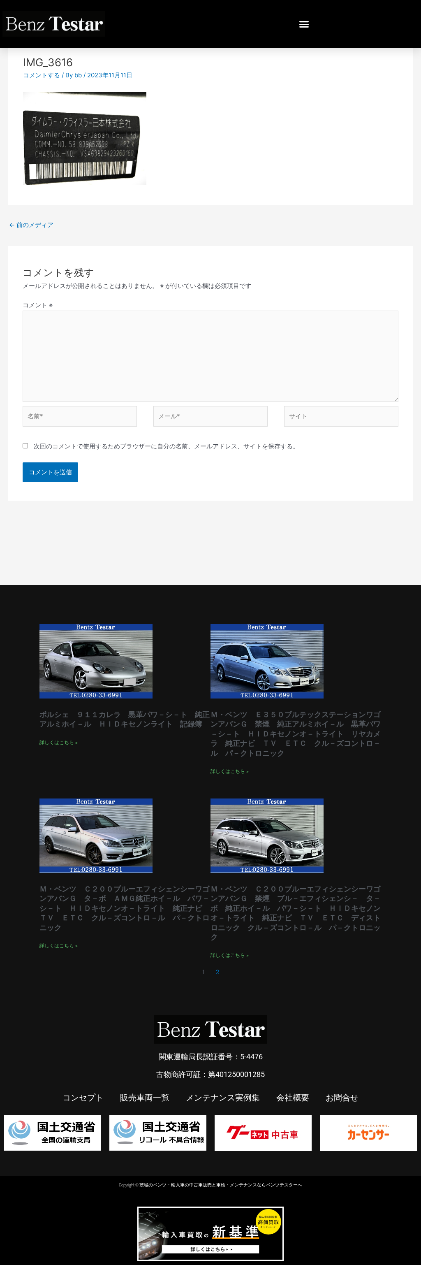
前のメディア (31, 225)
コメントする (41, 75)
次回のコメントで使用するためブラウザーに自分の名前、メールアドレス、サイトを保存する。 (166, 446)
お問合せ (342, 1097)
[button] (304, 24)
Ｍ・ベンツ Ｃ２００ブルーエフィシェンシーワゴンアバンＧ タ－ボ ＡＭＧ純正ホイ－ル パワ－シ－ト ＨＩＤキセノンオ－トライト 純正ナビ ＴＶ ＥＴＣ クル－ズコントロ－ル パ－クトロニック (124, 908)
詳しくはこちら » (58, 742)
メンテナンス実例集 (223, 1097)
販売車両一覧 (144, 1097)
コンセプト (83, 1097)
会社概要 (292, 1097)
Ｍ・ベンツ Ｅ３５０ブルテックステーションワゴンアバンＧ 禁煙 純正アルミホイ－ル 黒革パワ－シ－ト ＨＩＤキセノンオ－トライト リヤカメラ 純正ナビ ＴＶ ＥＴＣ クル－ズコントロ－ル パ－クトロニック (295, 733)
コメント (38, 305)
